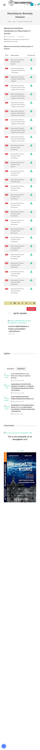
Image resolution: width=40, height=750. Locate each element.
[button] (17, 450)
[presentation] (34, 332)
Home (9, 21)
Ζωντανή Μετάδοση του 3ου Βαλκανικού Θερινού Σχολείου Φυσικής (21, 376)
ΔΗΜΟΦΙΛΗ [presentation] (21, 369)
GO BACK (31, 309)
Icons (13, 334)
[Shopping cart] (38, 4)
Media (10, 334)
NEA (14, 21)
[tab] (10, 369)
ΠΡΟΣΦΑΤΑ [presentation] (10, 369)
